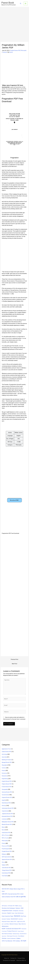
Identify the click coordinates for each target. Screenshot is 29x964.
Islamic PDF (13, 921)
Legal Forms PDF (21, 921)
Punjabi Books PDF (7, 851)
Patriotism (23, 928)
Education (4, 776)
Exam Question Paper (7, 916)
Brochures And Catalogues (8, 908)
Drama (3, 770)
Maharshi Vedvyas (14, 924)
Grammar (20, 919)
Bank (16, 905)
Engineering (5, 778)
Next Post (14, 663)
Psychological (5, 848)
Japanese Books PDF (7, 813)
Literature (4, 819)
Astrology (4, 754)
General (5, 52)
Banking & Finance (6, 759)
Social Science (23, 933)
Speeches (4, 936)
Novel (3, 829)
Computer (15, 910)
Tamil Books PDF (6, 867)
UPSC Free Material (7, 941)
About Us (6, 958)
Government (5, 794)
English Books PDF (15, 50)
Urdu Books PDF (6, 873)
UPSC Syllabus (16, 941)
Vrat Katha (5, 875)
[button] (20, 3)
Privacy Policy (21, 958)
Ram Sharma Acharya (7, 933)
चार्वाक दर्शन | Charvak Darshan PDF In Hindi (12, 894)
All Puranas (4, 905)
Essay (13, 913)
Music (3, 827)
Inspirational (5, 811)
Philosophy (23, 50)
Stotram (4, 938)
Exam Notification (19, 913)
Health (3, 800)
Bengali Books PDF (7, 762)
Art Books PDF (11, 905)
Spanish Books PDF (7, 859)
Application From (6, 749)
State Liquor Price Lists (12, 936)
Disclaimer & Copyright (9, 960)
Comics (4, 767)
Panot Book (7, 2)
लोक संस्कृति (23, 941)
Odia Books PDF (6, 832)
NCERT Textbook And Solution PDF (11, 928)
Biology (20, 905)
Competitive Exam (7, 910)
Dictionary (21, 910)
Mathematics (5, 926)
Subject (4, 865)
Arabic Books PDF (6, 751)
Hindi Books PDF (6, 803)
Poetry (3, 843)
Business (18, 908)
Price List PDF (5, 846)
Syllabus (18, 938)
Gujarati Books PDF (7, 797)
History (4, 805)
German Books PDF (7, 792)
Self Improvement (6, 856)
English (9, 913)
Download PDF (14, 500)
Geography (5, 789)
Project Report (21, 931)
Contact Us (13, 958)
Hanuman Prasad (6, 921)
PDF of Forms (5, 835)
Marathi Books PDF (7, 824)
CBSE (22, 908)
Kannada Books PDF (7, 816)
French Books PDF (6, 786)
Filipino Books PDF (7, 784)
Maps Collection (22, 924)
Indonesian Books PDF (8, 808)
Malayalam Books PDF (8, 821)
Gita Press (23, 916)
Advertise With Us (21, 960)
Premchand (4, 931)
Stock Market (21, 936)
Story (3, 862)
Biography (4, 765)
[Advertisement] (14, 26)
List (3, 924)
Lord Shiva (6, 924)
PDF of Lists (5, 838)
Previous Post (14, 659)
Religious (4, 854)
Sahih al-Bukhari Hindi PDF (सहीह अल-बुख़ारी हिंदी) (14, 896)
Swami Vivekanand (11, 938)
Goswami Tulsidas (6, 919)
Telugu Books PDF (6, 870)
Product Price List (12, 931)
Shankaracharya (16, 933)
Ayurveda (4, 757)
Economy (4, 773)
